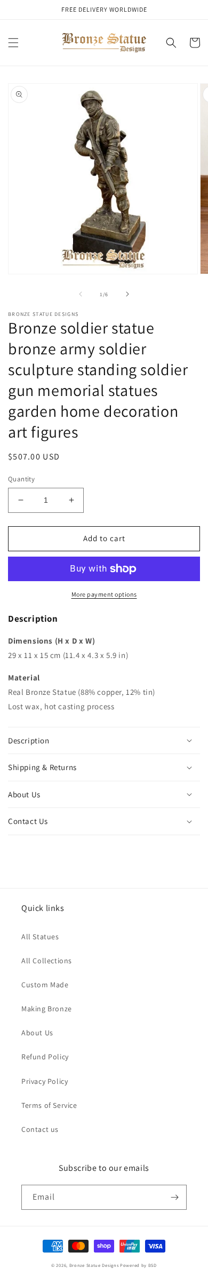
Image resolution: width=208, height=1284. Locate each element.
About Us (37, 1032)
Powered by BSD (138, 1265)
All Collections (46, 960)
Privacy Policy (44, 1081)
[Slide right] (127, 294)
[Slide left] (80, 294)
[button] (13, 42)
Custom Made (45, 984)
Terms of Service (49, 1105)
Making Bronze (46, 1008)
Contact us (40, 1129)
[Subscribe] (174, 1197)
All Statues (40, 936)
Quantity (21, 479)
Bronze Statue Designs (94, 1265)
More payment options (104, 594)
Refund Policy (45, 1056)
